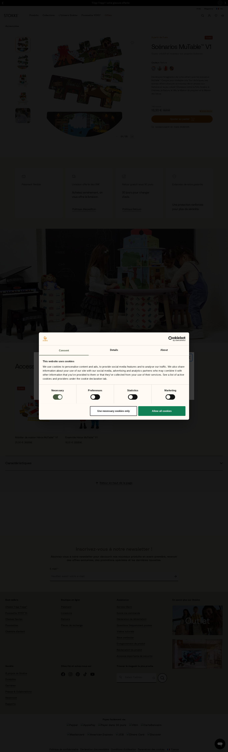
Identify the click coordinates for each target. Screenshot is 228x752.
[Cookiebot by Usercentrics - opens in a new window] (170, 338)
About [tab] (164, 349)
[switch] (95, 397)
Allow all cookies (162, 410)
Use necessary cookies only (113, 410)
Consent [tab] (64, 350)
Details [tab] (114, 349)
